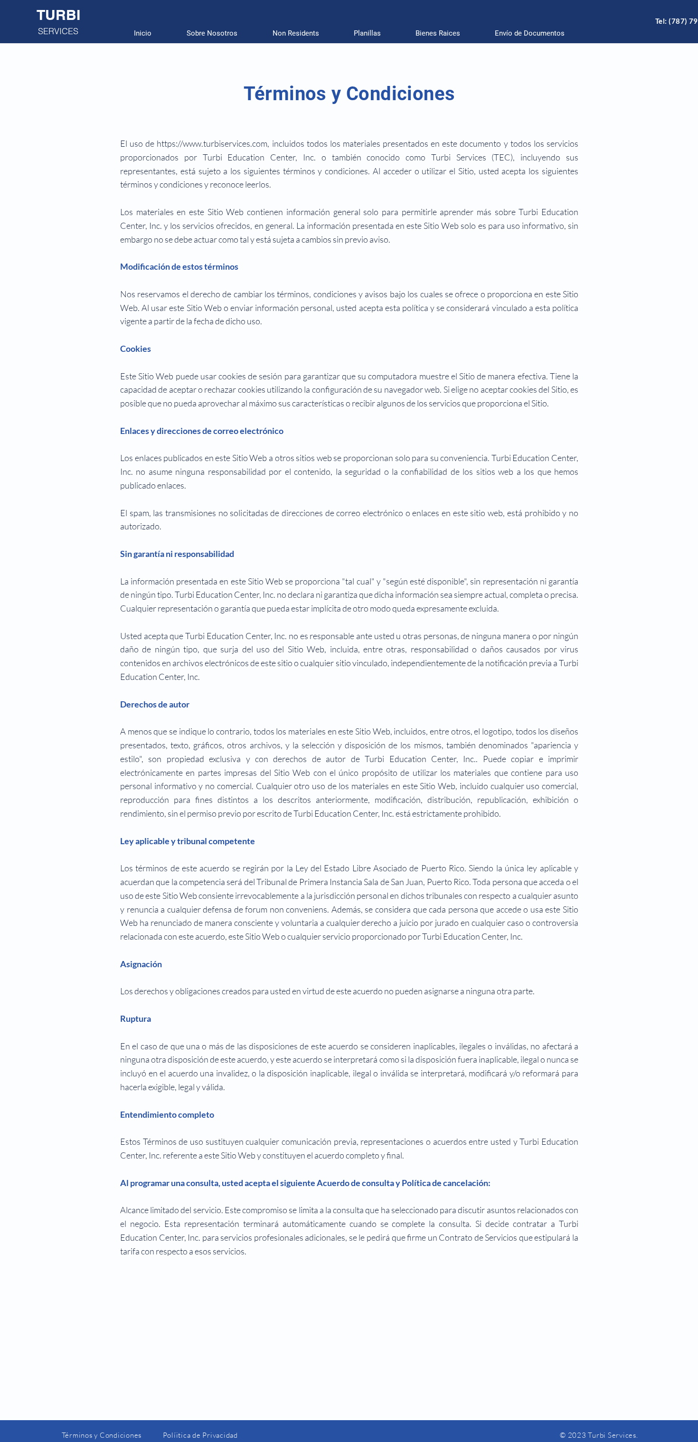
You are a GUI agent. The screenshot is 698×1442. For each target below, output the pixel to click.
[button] (367, 33)
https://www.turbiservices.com (212, 143)
